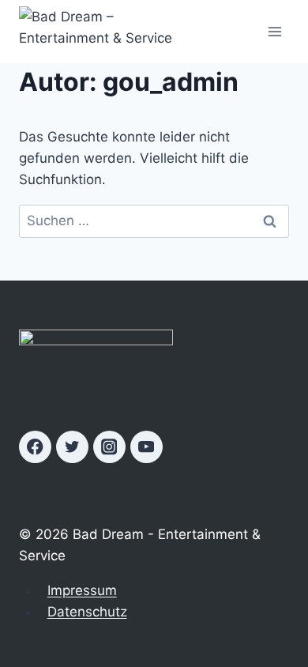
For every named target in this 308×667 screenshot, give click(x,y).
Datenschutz (87, 612)
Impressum (82, 590)
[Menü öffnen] (274, 31)
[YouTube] (146, 447)
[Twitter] (72, 447)
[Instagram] (109, 447)
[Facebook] (35, 447)
